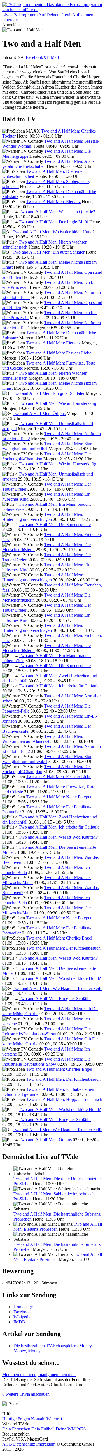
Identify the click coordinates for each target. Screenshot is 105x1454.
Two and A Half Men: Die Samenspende (55, 524)
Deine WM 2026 (71, 1429)
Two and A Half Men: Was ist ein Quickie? (57, 211)
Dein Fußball (43, 1429)
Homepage (23, 1306)
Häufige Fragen (16, 1418)
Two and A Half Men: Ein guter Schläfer (49, 252)
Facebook (34, 57)
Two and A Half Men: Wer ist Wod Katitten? (58, 837)
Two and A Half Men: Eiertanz (53, 201)
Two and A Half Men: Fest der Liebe (58, 353)
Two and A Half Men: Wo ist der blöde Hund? (54, 231)
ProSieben (22, 1183)
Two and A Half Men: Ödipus (39, 413)
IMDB (19, 1322)
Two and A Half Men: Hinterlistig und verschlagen (42, 517)
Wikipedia (22, 1316)
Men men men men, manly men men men (39, 1374)
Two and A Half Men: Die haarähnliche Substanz (57, 1214)
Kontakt (38, 1418)
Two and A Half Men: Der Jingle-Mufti (53, 221)
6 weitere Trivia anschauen (26, 1394)
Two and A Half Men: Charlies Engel (59, 938)
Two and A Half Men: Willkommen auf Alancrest (42, 739)
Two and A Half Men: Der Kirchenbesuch (63, 948)
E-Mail (52, 57)
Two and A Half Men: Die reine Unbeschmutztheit (58, 1178)
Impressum (45, 1444)
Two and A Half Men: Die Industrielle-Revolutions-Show (46, 1031)
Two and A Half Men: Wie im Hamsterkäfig (57, 403)
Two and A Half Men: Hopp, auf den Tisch (64, 1099)
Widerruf (54, 1418)
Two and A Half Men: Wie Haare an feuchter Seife (57, 988)
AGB (7, 1444)
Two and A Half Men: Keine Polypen (59, 796)
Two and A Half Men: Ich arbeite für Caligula (59, 685)
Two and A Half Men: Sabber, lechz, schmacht (54, 1193)
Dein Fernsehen (16, 1429)
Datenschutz (24, 1444)
